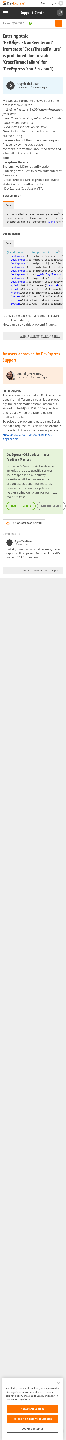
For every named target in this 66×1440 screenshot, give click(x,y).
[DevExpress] (14, 3)
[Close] (58, 1383)
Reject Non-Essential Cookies (33, 1418)
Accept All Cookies (33, 1409)
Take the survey (21, 506)
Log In (53, 3)
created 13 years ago (32, 87)
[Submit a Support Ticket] (58, 23)
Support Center (33, 13)
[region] (32, 1409)
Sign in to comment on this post (40, 335)
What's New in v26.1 (26, 466)
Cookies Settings (33, 1428)
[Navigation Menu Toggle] (5, 12)
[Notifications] (60, 3)
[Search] (60, 12)
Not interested (51, 506)
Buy (43, 3)
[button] (59, 212)
